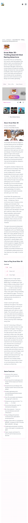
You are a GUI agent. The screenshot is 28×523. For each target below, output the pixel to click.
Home (3, 39)
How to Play (11, 84)
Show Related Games (15, 117)
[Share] (17, 102)
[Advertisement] (14, 23)
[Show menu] (26, 4)
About (4, 84)
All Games (9, 39)
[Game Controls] (20, 102)
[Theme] (22, 4)
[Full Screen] (23, 102)
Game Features (19, 84)
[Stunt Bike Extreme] (3, 4)
